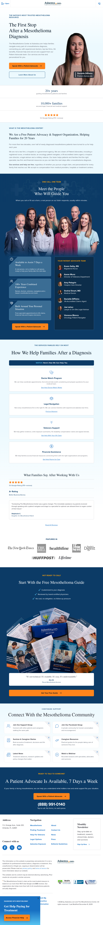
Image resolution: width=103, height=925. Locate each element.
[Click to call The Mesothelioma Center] (99, 3)
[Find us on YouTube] (19, 847)
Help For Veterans (37, 834)
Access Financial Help (15, 917)
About (53, 825)
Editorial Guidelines (59, 844)
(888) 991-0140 (51, 804)
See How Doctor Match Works (51, 387)
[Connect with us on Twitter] (12, 847)
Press (53, 839)
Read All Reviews (51, 525)
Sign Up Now (82, 844)
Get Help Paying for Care (51, 459)
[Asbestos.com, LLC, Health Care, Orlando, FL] (78, 882)
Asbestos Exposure (38, 844)
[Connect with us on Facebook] (5, 847)
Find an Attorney (51, 411)
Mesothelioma (36, 825)
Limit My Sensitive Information (44, 901)
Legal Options (36, 839)
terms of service (41, 868)
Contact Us (55, 830)
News (53, 834)
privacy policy (27, 868)
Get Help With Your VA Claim (51, 435)
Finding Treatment (37, 830)
